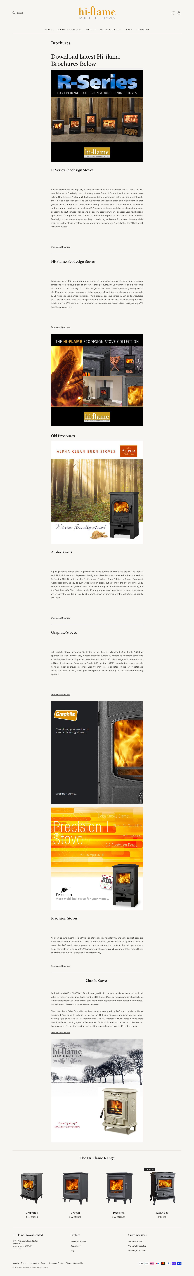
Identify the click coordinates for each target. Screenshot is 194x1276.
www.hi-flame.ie (25, 1267)
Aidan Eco (162, 1212)
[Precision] (118, 1187)
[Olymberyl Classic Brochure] (97, 1141)
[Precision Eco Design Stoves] (97, 909)
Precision (118, 1212)
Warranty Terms (135, 1241)
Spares (89, 29)
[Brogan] (75, 1187)
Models (49, 29)
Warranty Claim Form (137, 1250)
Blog (72, 1250)
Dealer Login (75, 1246)
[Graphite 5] (32, 1187)
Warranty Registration (137, 1246)
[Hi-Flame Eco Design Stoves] (97, 425)
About (129, 29)
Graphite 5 (31, 1212)
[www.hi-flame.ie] (97, 12)
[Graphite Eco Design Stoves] (97, 803)
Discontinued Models (70, 29)
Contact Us (143, 29)
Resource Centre (109, 29)
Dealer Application (78, 1241)
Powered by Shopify (40, 1267)
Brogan (75, 1212)
